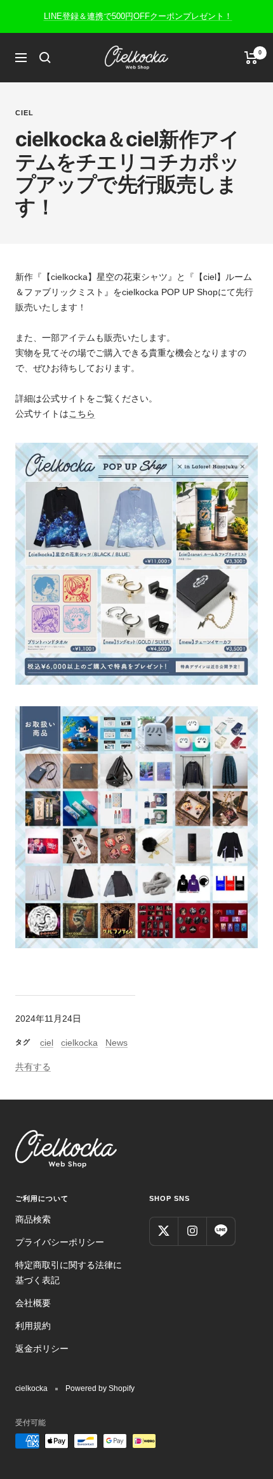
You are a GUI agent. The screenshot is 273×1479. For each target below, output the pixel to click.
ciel (24, 113)
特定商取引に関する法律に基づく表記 (68, 1272)
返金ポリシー (42, 1348)
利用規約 (33, 1326)
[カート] (251, 57)
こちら (82, 414)
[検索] (45, 57)
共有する (33, 1067)
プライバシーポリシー (59, 1242)
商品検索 (33, 1219)
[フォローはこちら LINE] (220, 1231)
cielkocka (79, 1043)
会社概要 (33, 1303)
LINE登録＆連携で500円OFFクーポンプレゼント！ (138, 16)
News (116, 1043)
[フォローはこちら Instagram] (192, 1231)
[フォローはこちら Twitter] (163, 1231)
